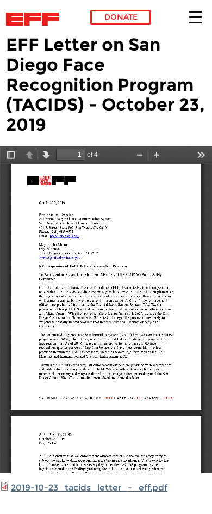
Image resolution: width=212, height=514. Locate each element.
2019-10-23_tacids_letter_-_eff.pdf (89, 487)
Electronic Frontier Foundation (35, 19)
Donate (121, 17)
